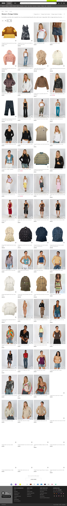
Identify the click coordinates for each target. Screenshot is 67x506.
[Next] (64, 14)
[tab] (3, 6)
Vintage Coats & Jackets (45, 14)
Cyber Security (29, 496)
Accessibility (63, 504)
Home (3, 11)
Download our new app (51, 0)
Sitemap (15, 497)
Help (15, 489)
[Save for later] (15, 41)
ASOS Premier (16, 494)
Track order (16, 491)
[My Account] (58, 3)
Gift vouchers (42, 491)
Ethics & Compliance (17, 500)
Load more (33, 479)
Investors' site (29, 494)
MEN (15, 3)
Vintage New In (37, 14)
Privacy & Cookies (55, 504)
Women (6, 11)
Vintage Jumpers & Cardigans (56, 14)
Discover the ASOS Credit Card (44, 497)
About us (28, 489)
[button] (54, 493)
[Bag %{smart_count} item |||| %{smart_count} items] (64, 3)
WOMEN (9, 3)
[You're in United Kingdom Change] (64, 1)
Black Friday (42, 494)
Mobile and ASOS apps (43, 489)
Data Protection (16, 499)
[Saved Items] (61, 3)
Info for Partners (42, 496)
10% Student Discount (17, 496)
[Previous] (32, 14)
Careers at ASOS (29, 491)
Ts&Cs (60, 504)
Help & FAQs (60, 0)
